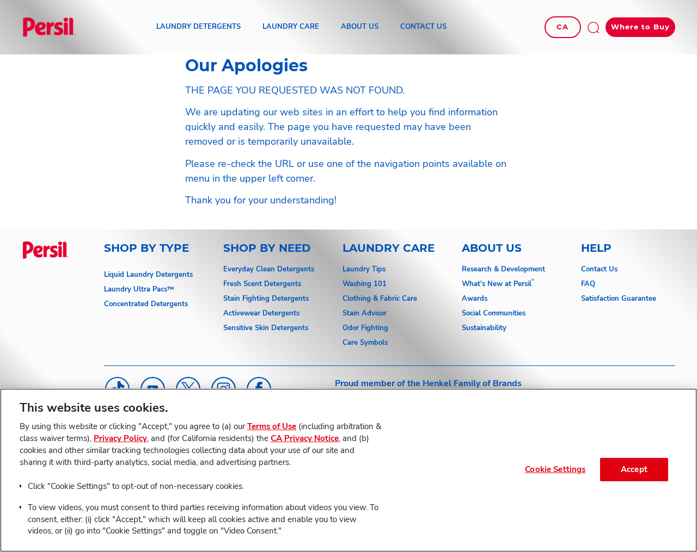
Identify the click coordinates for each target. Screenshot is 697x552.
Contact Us (599, 269)
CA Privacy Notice (305, 438)
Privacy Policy (120, 438)
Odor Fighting (365, 328)
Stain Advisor (365, 313)
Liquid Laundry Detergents (148, 275)
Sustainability (484, 328)
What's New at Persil (496, 284)
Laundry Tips (364, 269)
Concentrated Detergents (146, 304)
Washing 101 (365, 284)
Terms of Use (271, 426)
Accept (634, 469)
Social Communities (493, 313)
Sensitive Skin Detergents (265, 328)
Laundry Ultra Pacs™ (139, 289)
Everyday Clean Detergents (268, 269)
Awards (474, 298)
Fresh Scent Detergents (262, 284)
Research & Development (503, 269)
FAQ (588, 284)
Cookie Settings (555, 469)
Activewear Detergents (261, 313)
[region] (348, 470)
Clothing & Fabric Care (380, 298)
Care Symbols (365, 343)
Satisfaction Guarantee (618, 298)
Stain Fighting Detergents (266, 298)
